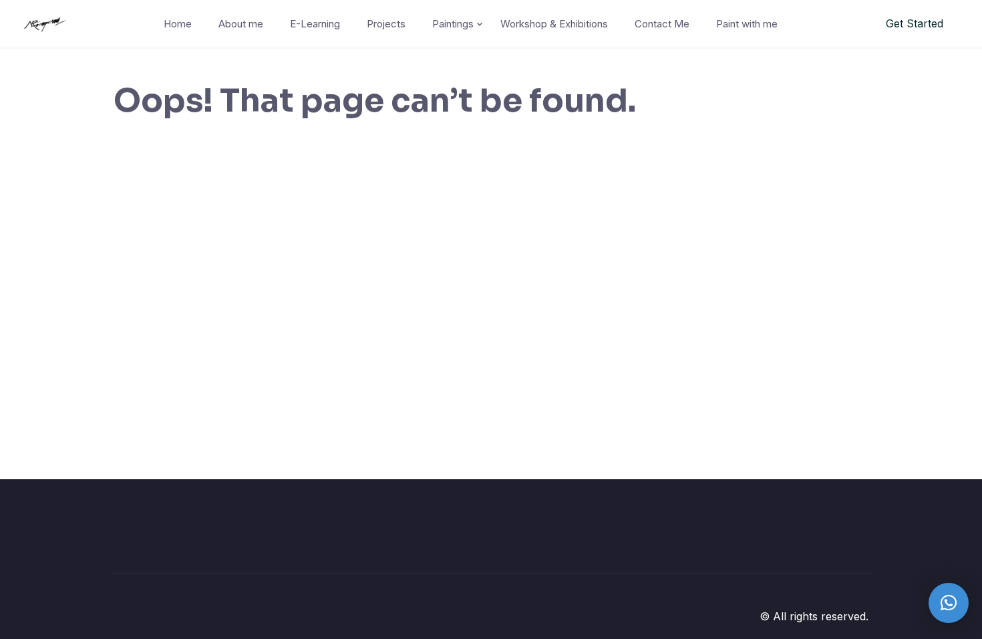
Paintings (453, 23)
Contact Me (662, 23)
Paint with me (747, 23)
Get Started (914, 23)
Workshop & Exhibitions (554, 23)
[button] (949, 603)
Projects (386, 23)
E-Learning (315, 23)
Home (178, 23)
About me (240, 23)
